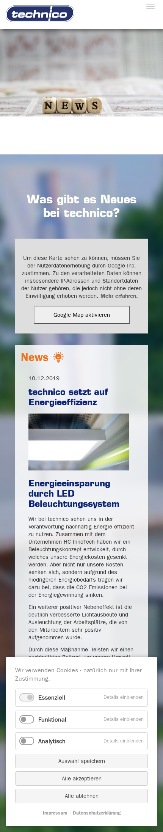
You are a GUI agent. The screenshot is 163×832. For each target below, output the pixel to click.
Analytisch (52, 741)
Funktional (52, 719)
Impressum (55, 813)
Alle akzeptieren (82, 778)
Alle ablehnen (82, 796)
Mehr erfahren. (119, 296)
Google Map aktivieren (81, 314)
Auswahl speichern (81, 761)
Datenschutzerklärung (97, 813)
